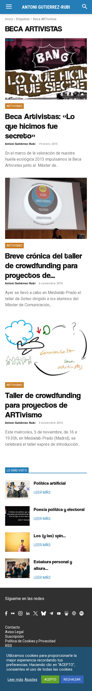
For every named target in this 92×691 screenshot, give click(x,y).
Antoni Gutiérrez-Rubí (20, 144)
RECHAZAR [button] (72, 679)
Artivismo (14, 106)
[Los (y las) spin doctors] (17, 542)
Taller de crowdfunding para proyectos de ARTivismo (43, 404)
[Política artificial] (17, 490)
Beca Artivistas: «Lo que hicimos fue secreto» (40, 125)
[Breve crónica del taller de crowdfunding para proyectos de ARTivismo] (46, 208)
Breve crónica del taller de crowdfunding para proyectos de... (43, 265)
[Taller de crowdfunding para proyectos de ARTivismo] (46, 347)
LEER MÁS (42, 492)
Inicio (9, 19)
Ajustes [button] (31, 679)
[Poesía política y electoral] (17, 516)
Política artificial (50, 483)
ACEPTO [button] (50, 679)
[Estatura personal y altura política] (17, 568)
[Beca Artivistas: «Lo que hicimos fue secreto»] (46, 68)
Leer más (15, 679)
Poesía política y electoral (59, 509)
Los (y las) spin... (50, 535)
